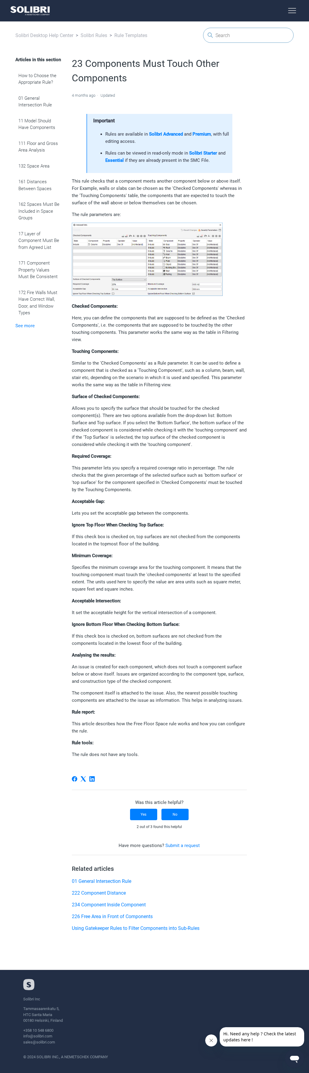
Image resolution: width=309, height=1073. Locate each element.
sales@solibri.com (39, 1042)
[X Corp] (83, 779)
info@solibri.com (37, 1036)
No (175, 814)
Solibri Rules (94, 35)
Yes (143, 814)
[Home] (30, 10)
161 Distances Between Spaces (35, 185)
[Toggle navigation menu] (292, 10)
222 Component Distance (99, 893)
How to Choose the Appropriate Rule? (37, 79)
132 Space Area (33, 166)
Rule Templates (130, 35)
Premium (202, 134)
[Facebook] (74, 779)
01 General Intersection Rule (35, 102)
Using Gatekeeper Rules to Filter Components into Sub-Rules (135, 928)
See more (25, 325)
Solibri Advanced (166, 134)
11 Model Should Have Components (36, 124)
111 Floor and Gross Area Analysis (38, 147)
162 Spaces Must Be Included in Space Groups (38, 211)
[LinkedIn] (92, 779)
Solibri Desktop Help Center (44, 35)
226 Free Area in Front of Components (112, 916)
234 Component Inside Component (109, 905)
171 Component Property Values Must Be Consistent (38, 269)
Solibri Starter (203, 153)
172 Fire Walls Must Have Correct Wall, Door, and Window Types (37, 303)
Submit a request (182, 845)
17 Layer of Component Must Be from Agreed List (38, 240)
